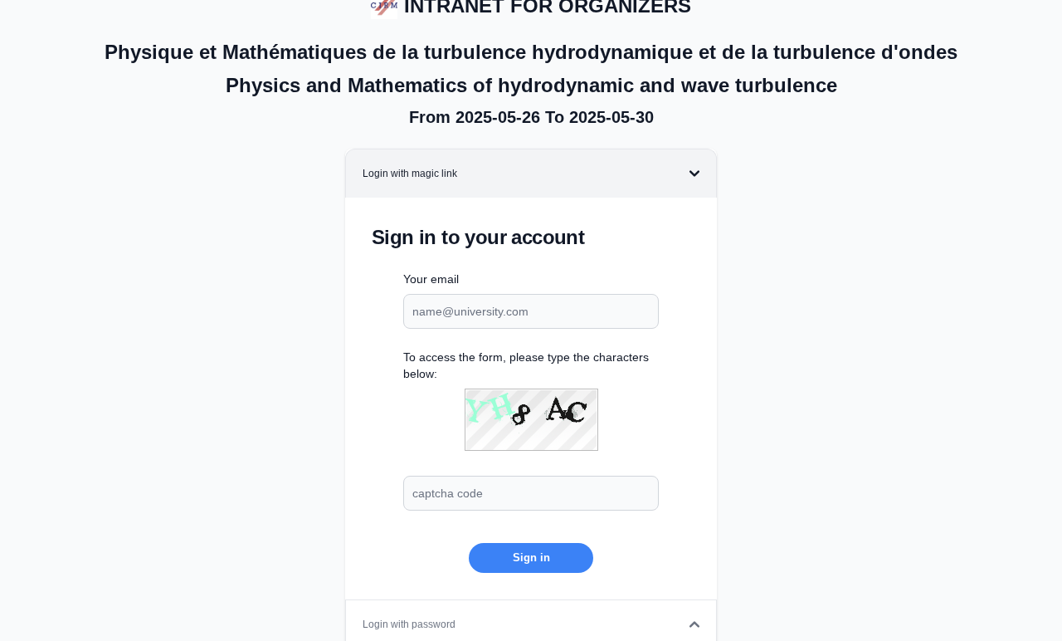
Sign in (531, 557)
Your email (431, 279)
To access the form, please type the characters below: (526, 365)
